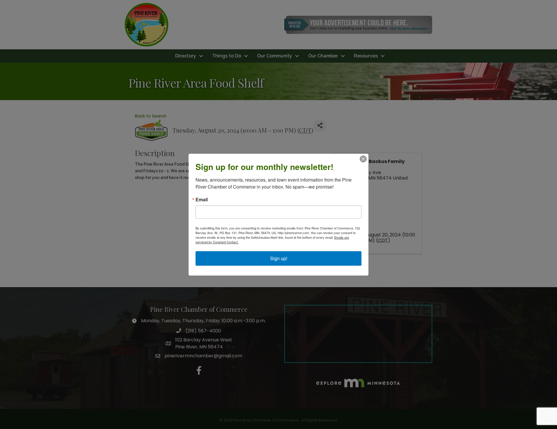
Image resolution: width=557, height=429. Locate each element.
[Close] (363, 158)
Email (202, 199)
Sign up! (278, 258)
